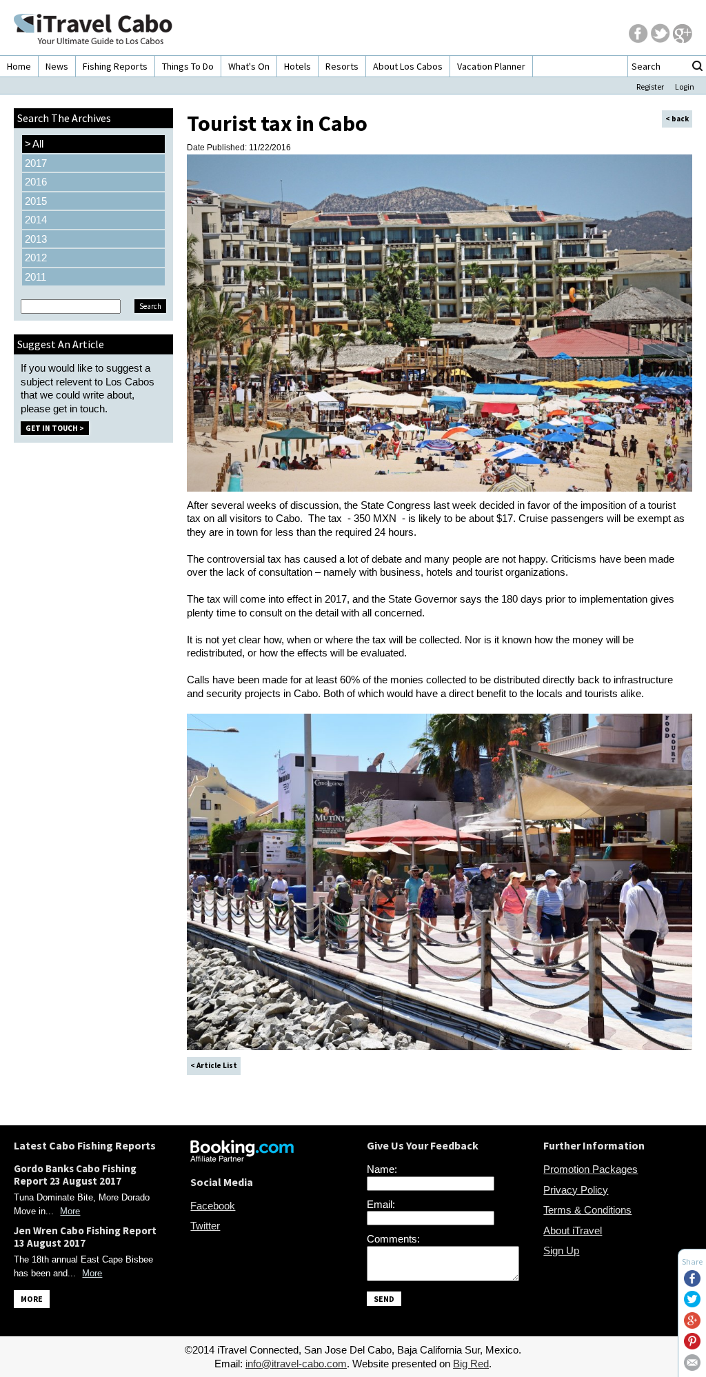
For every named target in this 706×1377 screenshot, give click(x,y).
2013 (36, 239)
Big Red (471, 1363)
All (34, 144)
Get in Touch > (55, 428)
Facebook (212, 1206)
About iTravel (572, 1230)
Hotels (297, 66)
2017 (36, 163)
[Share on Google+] (692, 1325)
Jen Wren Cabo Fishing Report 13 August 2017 (85, 1236)
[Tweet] (692, 1303)
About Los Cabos (408, 66)
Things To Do (188, 66)
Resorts (342, 66)
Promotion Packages (590, 1169)
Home (19, 66)
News (57, 66)
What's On (249, 66)
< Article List (213, 1065)
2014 (36, 219)
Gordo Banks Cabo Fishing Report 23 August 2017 (75, 1174)
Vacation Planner (491, 66)
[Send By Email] (692, 1367)
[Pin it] (692, 1345)
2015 (36, 201)
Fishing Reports (115, 66)
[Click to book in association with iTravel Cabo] (242, 1158)
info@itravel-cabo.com (296, 1363)
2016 (36, 182)
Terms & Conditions (587, 1210)
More (70, 1211)
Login (684, 86)
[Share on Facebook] (692, 1283)
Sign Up (561, 1250)
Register (650, 86)
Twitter (205, 1226)
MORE (32, 1299)
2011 (35, 277)
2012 (36, 257)
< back (677, 118)
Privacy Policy (575, 1190)
